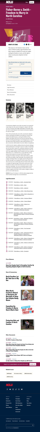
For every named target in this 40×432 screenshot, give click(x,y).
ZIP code (10, 72)
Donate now (32, 364)
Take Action (29, 403)
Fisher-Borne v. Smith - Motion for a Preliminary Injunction (22, 205)
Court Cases (9, 6)
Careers (7, 398)
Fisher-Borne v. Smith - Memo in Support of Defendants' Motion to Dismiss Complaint (23, 247)
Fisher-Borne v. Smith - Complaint (21, 251)
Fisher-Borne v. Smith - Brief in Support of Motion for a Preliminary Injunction (23, 209)
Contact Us (8, 400)
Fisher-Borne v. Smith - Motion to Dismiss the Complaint (24, 243)
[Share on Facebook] (24, 44)
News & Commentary (11, 92)
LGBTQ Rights (10, 18)
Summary (9, 85)
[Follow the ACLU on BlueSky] (22, 389)
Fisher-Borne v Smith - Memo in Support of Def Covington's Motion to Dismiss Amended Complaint (23, 224)
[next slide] (32, 113)
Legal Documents (11, 87)
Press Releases (10, 89)
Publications (18, 409)
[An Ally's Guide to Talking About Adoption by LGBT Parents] (20, 360)
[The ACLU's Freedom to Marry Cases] (20, 339)
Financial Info (8, 403)
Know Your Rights (19, 405)
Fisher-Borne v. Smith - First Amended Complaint (22, 229)
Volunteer (29, 405)
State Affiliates (9, 407)
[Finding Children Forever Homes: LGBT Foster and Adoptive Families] (20, 355)
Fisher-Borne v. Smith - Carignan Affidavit (23, 198)
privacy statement (15, 77)
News (17, 407)
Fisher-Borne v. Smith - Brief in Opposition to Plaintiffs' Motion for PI (24, 194)
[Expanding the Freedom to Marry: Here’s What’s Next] (20, 311)
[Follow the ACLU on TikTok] (16, 389)
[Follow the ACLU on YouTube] (10, 389)
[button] (28, 44)
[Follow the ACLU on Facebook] (7, 389)
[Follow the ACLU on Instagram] (13, 389)
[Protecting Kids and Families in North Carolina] (20, 325)
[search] (33, 425)
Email (10, 68)
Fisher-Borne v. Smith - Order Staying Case (23, 191)
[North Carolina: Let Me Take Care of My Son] (20, 281)
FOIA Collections (19, 403)
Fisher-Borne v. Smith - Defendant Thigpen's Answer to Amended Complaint (23, 219)
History (7, 405)
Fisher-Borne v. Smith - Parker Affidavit (22, 201)
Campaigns (18, 398)
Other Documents (11, 94)
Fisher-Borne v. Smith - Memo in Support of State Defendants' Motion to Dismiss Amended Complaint (24, 214)
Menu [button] (27, 2)
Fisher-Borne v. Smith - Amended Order (22, 182)
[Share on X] (26, 44)
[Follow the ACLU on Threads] (19, 389)
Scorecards (18, 411)
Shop (28, 400)
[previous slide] (8, 113)
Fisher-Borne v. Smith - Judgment (21, 188)
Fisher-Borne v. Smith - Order (20, 185)
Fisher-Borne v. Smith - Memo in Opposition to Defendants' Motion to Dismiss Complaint (24, 239)
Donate (31, 2)
